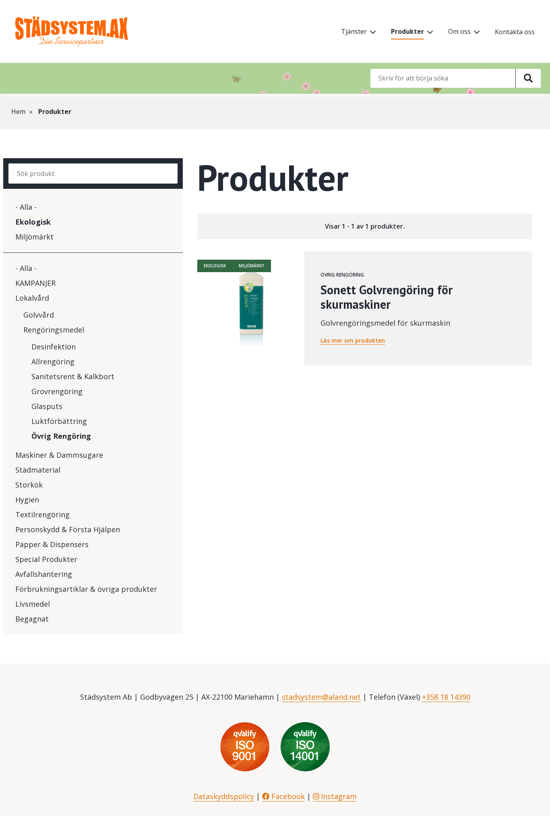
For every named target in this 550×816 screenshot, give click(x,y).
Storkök (29, 485)
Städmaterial (37, 470)
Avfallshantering (43, 574)
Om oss (459, 31)
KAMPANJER (35, 283)
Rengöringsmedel (53, 330)
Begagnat (32, 619)
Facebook (287, 796)
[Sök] (528, 78)
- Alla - (26, 207)
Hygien (27, 499)
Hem (18, 111)
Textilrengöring (42, 514)
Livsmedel (32, 604)
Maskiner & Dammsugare (59, 455)
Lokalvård (32, 298)
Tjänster (354, 31)
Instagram (338, 796)
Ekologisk (33, 222)
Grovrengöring (57, 391)
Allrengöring (52, 361)
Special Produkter (46, 559)
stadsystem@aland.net (321, 697)
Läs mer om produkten (352, 340)
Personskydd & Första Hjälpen (67, 529)
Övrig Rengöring (61, 436)
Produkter (407, 31)
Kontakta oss (515, 31)
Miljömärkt (34, 237)
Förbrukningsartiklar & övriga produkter (86, 589)
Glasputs (46, 406)
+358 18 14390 (446, 697)
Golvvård (38, 315)
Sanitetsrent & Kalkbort (72, 376)
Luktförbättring (59, 421)
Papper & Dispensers (52, 544)
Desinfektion (53, 346)
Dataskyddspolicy (223, 796)
